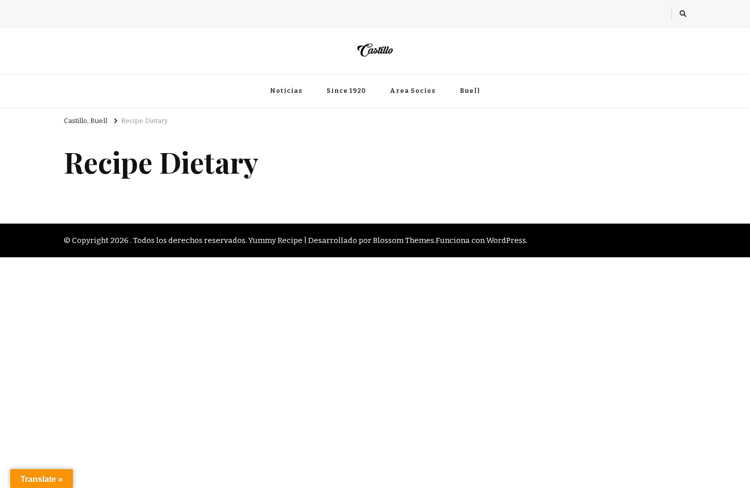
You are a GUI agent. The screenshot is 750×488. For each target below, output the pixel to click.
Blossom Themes (403, 240)
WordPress (506, 240)
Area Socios (413, 90)
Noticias (286, 90)
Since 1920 (346, 90)
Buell (470, 90)
